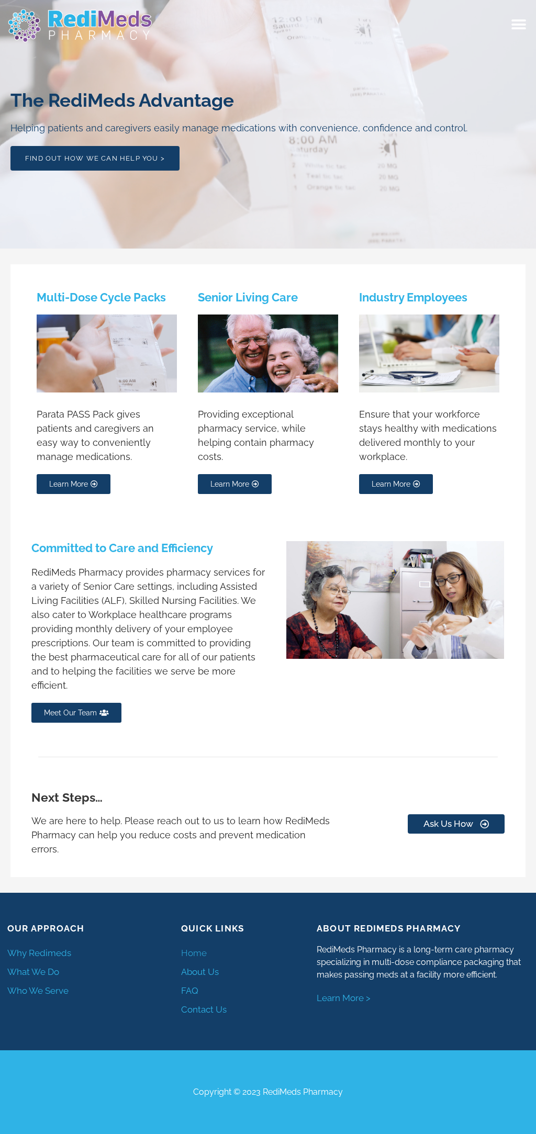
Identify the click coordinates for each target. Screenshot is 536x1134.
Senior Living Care (248, 297)
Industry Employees (413, 297)
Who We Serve (38, 990)
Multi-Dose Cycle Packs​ (101, 297)
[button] (519, 25)
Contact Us (204, 1009)
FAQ (189, 990)
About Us (200, 972)
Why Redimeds (39, 953)
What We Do (33, 972)
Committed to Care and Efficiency (122, 548)
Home (194, 953)
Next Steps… (67, 797)
